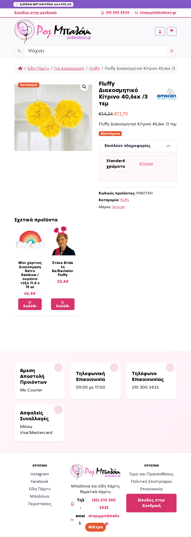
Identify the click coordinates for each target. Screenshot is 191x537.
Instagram (40, 474)
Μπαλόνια (39, 496)
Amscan (118, 207)
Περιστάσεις (39, 504)
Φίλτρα (95, 527)
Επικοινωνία (151, 489)
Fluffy (94, 68)
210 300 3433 (117, 12)
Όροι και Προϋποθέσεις (152, 474)
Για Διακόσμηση (69, 68)
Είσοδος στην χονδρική (35, 12)
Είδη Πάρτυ (38, 68)
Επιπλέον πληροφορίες (127, 146)
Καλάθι (30, 306)
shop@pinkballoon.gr (158, 12)
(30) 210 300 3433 (104, 504)
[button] (84, 87)
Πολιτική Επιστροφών (151, 482)
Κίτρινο (146, 164)
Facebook (39, 482)
